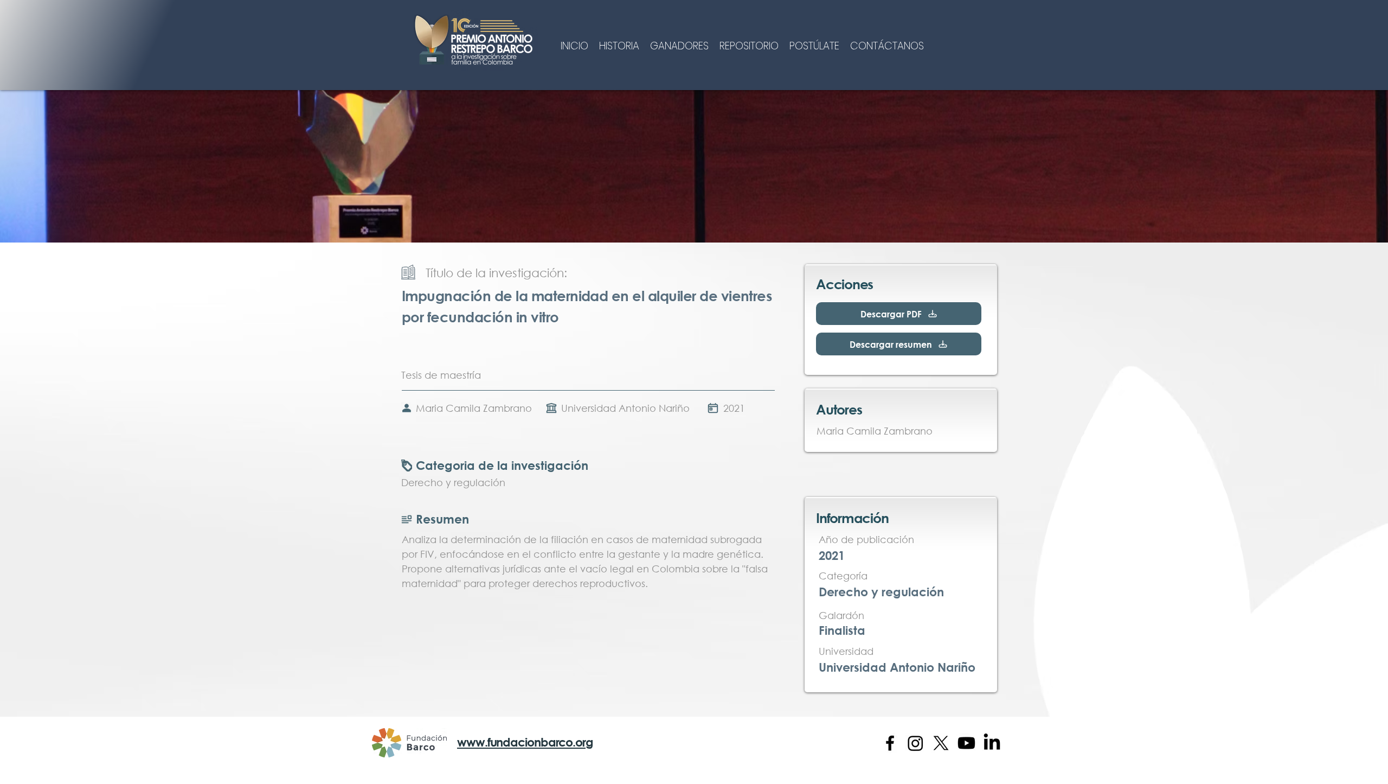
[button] (619, 45)
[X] (941, 743)
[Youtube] (966, 743)
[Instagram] (915, 743)
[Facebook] (890, 743)
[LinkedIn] (992, 743)
